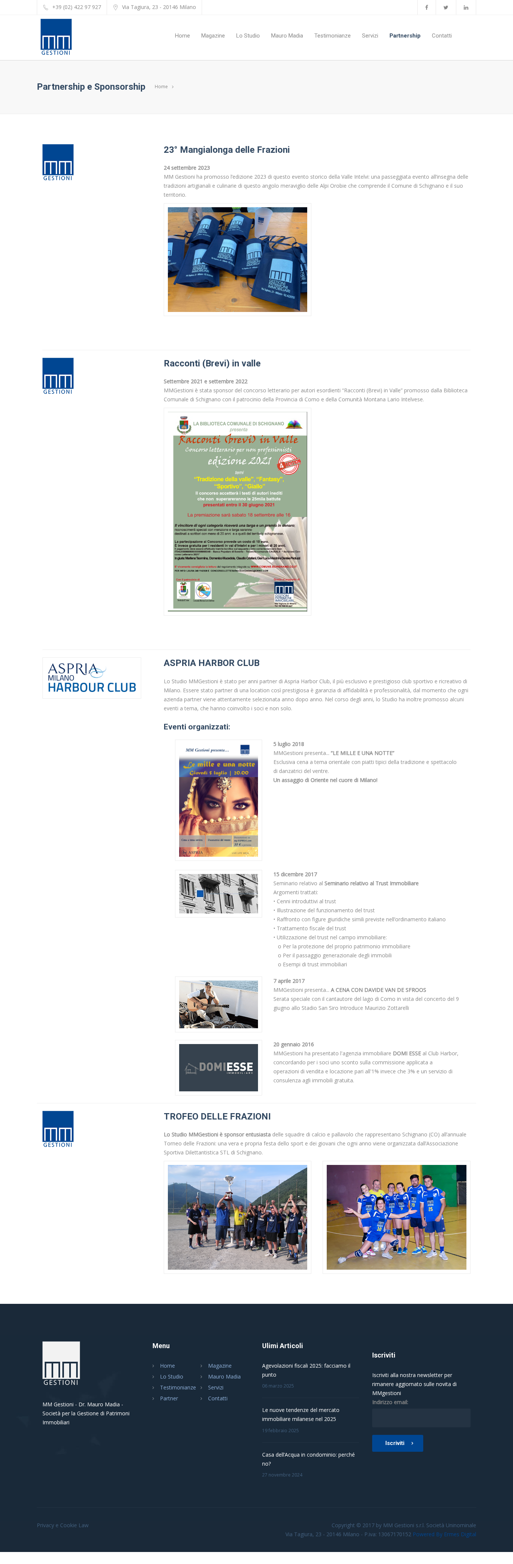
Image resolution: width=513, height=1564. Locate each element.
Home (182, 35)
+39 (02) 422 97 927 (76, 7)
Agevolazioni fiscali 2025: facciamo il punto (306, 1370)
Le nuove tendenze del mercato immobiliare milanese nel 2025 (300, 1414)
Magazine (213, 35)
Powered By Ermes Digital (444, 1534)
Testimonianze (332, 35)
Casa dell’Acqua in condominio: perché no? (308, 1459)
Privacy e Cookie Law (63, 1525)
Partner (169, 1398)
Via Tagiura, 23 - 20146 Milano (159, 7)
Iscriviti (394, 1443)
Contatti (442, 35)
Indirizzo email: (390, 1402)
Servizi (370, 35)
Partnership (405, 35)
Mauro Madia (287, 35)
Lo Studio (248, 35)
